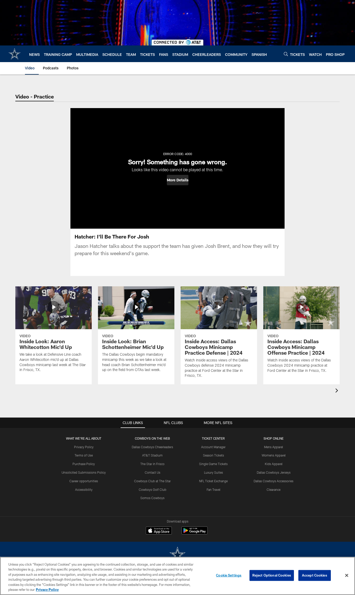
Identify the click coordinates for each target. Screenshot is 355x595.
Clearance (273, 489)
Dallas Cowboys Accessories (273, 481)
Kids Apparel (273, 464)
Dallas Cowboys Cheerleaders (152, 447)
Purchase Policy (84, 464)
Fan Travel (213, 489)
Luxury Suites (213, 472)
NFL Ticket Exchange (213, 481)
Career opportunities (83, 481)
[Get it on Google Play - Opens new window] (194, 533)
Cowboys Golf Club (152, 489)
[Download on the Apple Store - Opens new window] (159, 531)
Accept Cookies (314, 575)
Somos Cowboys (152, 498)
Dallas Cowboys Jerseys (274, 472)
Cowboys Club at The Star (152, 481)
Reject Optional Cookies (271, 575)
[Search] (286, 53)
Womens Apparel (274, 455)
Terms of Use (84, 455)
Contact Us (152, 472)
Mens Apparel (273, 447)
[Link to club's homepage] (14, 54)
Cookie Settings (228, 575)
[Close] (346, 575)
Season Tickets (213, 455)
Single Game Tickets (213, 464)
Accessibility (84, 489)
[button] (177, 180)
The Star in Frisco (152, 464)
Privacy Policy (84, 447)
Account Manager (213, 447)
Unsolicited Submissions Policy (84, 472)
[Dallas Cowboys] (177, 555)
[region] (177, 576)
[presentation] (338, 391)
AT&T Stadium (152, 455)
